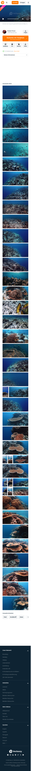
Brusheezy (5, 682)
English (5, 757)
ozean (21, 645)
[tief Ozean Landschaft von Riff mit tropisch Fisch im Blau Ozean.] (15, 379)
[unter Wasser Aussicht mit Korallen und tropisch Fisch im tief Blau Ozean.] (15, 519)
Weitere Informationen (9, 54)
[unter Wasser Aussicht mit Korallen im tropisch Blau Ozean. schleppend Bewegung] (5, 470)
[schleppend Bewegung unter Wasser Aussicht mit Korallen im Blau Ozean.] (15, 415)
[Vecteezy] (2, 2)
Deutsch (5, 765)
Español (5, 760)
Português (5, 762)
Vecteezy (5, 685)
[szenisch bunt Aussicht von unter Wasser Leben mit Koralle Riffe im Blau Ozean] (15, 531)
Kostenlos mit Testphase (15, 38)
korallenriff (13, 645)
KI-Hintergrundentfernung (10, 702)
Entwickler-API (6, 696)
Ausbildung (6, 693)
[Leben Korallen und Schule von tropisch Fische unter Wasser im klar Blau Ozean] (15, 292)
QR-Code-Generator (8, 705)
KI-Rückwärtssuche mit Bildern (11, 699)
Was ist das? (16, 51)
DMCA (4, 717)
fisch (5, 645)
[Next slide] (24, 645)
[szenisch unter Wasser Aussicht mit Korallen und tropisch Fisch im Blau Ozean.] (15, 364)
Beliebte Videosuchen (8, 729)
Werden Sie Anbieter (8, 747)
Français (5, 768)
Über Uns (5, 744)
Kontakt (5, 741)
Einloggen (22, 2)
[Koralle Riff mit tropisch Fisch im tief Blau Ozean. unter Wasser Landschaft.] (10, 510)
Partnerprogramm (7, 720)
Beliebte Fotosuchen (8, 726)
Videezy (5, 688)
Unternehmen (6, 691)
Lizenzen (5, 715)
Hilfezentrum (6, 738)
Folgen (25, 32)
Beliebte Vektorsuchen (8, 723)
